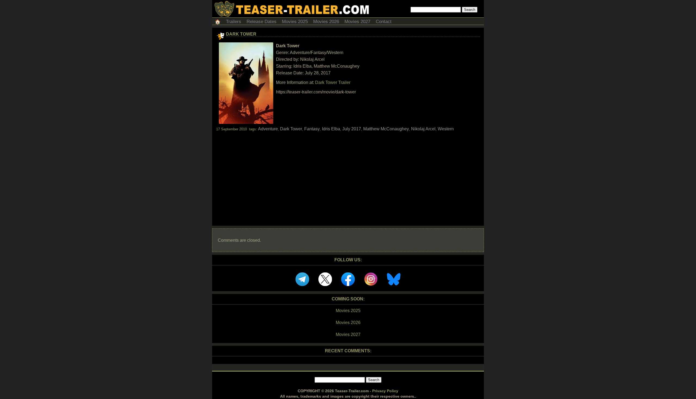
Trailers (233, 21)
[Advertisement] (348, 174)
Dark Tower (241, 34)
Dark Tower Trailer (332, 82)
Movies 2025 (295, 21)
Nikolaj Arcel (423, 129)
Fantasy (312, 129)
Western (446, 129)
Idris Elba (331, 129)
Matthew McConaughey (386, 129)
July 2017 (351, 129)
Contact (383, 21)
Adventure (268, 129)
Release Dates (261, 21)
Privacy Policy (385, 391)
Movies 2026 (326, 21)
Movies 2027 (357, 21)
